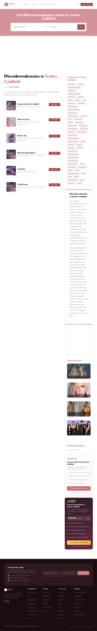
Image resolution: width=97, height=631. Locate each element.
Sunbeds (76, 176)
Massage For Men (72, 151)
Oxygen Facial (82, 167)
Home (6, 87)
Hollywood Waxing (81, 132)
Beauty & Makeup (32, 600)
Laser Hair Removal (73, 141)
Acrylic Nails (71, 84)
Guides (42, 4)
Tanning (82, 179)
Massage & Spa (31, 603)
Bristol (60, 607)
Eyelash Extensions (73, 116)
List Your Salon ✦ (87, 4)
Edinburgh (61, 611)
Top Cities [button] (34, 4)
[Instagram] (5, 601)
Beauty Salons (46, 596)
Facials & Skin (31, 607)
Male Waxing (71, 148)
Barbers (29, 618)
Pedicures (70, 170)
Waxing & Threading (32, 611)
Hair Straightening (73, 128)
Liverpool (61, 618)
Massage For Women (73, 154)
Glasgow (61, 614)
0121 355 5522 (23, 124)
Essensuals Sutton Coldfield (28, 104)
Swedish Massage (72, 179)
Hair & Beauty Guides (79, 592)
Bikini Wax (80, 97)
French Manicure (78, 119)
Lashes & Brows (31, 614)
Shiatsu (83, 173)
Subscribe (84, 573)
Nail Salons (46, 600)
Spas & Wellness (47, 607)
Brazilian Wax (71, 103)
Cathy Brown (22, 184)
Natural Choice (23, 119)
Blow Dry (70, 100)
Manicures (80, 148)
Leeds (60, 603)
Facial (69, 119)
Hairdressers (71, 132)
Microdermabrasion (73, 163)
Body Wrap (77, 100)
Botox (84, 100)
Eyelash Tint (84, 116)
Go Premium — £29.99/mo (79, 542)
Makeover (79, 144)
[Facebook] (8, 601)
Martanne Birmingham (26, 153)
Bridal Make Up (81, 103)
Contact (53, 4)
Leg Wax (83, 141)
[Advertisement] (48, 50)
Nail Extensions (72, 167)
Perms (77, 170)
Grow (48, 4)
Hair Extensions (83, 125)
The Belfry (21, 169)
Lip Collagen (71, 144)
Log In (78, 4)
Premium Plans (78, 603)
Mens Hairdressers (73, 160)
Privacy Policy (73, 626)
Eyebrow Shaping (72, 113)
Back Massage (71, 97)
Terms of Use (82, 626)
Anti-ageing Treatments (74, 87)
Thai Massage (71, 183)
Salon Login (77, 607)
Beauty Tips (22, 136)
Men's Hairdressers (73, 157)
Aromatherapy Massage (74, 93)
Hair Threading (84, 128)
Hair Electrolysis (72, 125)
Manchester (62, 596)
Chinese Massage (72, 106)
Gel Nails (70, 122)
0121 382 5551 (23, 140)
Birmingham (62, 600)
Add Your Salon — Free (79, 488)
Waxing (80, 183)
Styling (70, 176)
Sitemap (90, 626)
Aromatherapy (71, 90)
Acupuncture (80, 84)
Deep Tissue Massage (73, 109)
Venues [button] (26, 4)
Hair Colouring (79, 122)
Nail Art (82, 163)
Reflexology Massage (73, 173)
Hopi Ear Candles (72, 135)
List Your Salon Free (79, 600)
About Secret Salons (79, 614)
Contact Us (77, 611)
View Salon (54, 104)
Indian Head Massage (73, 138)
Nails (28, 596)
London (61, 592)
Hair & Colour (31, 592)
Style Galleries (78, 596)
